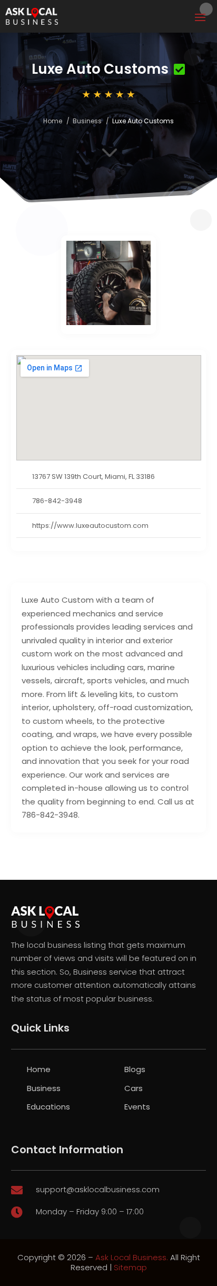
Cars (133, 1088)
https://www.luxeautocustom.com (90, 526)
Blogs (134, 1069)
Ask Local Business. (131, 1257)
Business (87, 120)
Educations (48, 1106)
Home (52, 120)
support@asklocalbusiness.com (98, 1189)
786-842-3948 (57, 501)
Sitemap (130, 1267)
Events (137, 1106)
